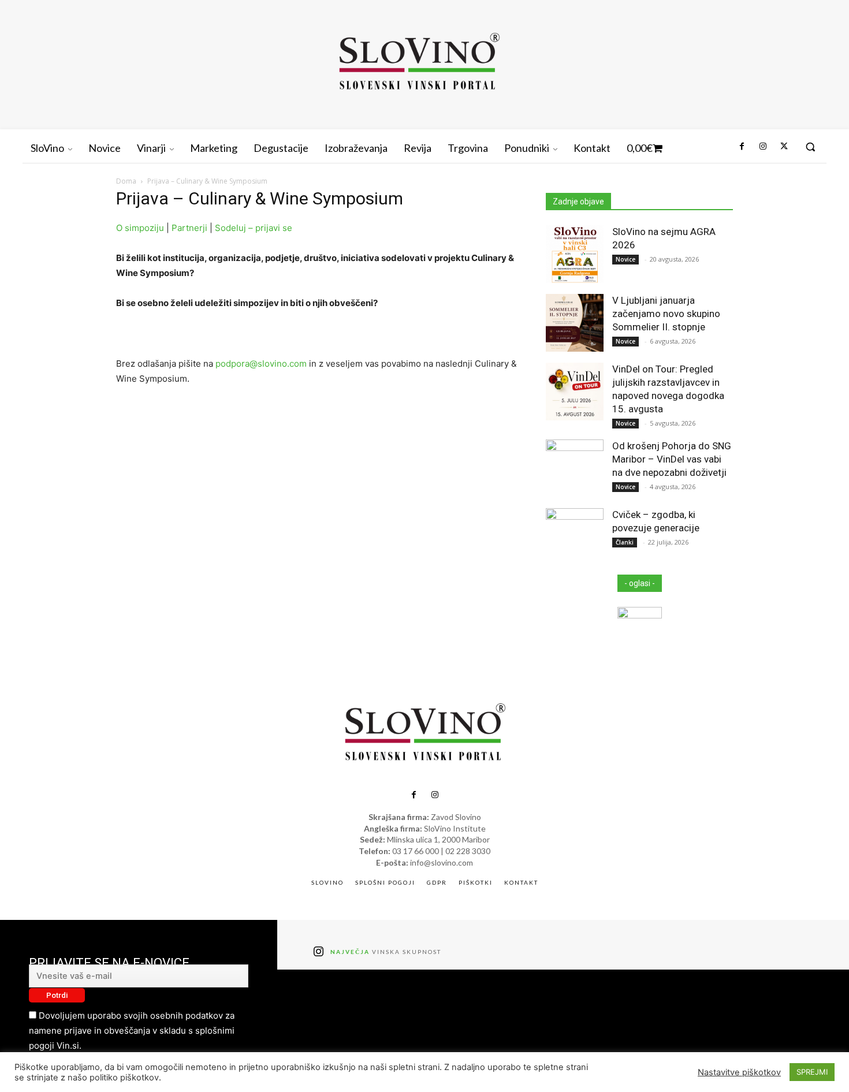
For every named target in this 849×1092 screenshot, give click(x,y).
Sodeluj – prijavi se (255, 227)
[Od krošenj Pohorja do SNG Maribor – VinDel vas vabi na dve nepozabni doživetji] (575, 468)
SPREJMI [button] (812, 1071)
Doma (126, 181)
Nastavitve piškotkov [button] (739, 1072)
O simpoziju (140, 227)
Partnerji (189, 227)
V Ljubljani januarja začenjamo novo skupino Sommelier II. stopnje (666, 314)
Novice (625, 259)
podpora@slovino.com (261, 363)
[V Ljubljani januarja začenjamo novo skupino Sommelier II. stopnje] (575, 323)
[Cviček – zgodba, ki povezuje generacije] (575, 537)
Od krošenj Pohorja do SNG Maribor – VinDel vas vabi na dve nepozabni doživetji (671, 459)
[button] (810, 147)
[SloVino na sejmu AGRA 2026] (575, 254)
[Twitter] (783, 146)
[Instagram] (762, 146)
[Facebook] (741, 146)
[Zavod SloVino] (419, 63)
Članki (625, 542)
